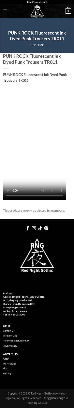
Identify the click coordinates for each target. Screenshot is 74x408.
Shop (5, 368)
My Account (9, 363)
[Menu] (5, 11)
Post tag (7, 373)
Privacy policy (10, 345)
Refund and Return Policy (16, 340)
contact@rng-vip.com (15, 311)
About (6, 358)
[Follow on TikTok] (40, 228)
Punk (41, 45)
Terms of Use (10, 335)
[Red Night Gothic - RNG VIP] (37, 11)
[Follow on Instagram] (34, 228)
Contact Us (9, 330)
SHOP (33, 45)
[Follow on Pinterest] (46, 228)
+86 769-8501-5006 (14, 314)
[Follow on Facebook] (27, 228)
